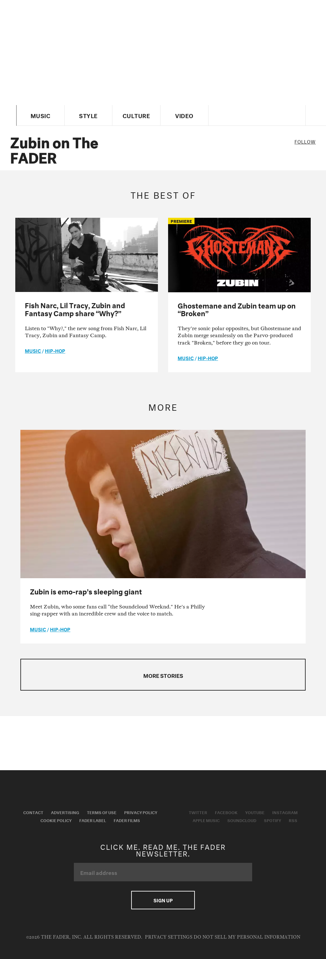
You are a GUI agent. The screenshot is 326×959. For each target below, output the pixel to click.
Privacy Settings (168, 937)
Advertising (65, 812)
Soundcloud (241, 820)
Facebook (226, 812)
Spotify (272, 820)
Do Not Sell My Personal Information (247, 937)
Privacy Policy (140, 812)
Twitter (198, 812)
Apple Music (206, 820)
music (33, 350)
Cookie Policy (56, 820)
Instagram (285, 812)
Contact (33, 812)
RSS (293, 820)
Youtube (255, 812)
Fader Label (92, 820)
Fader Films (127, 820)
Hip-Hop (55, 350)
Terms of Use (102, 812)
